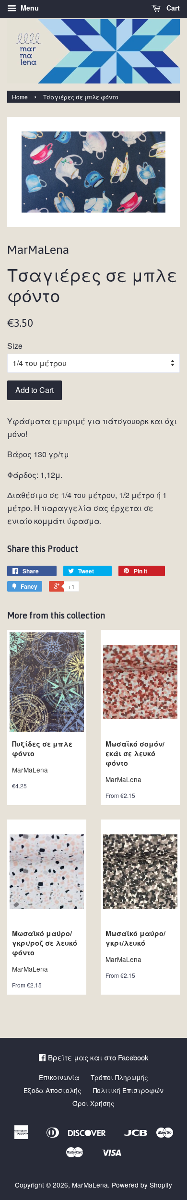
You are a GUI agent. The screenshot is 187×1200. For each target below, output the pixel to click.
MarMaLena (90, 1184)
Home (20, 97)
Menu (29, 7)
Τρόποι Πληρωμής (119, 1077)
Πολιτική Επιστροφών (128, 1090)
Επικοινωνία (59, 1077)
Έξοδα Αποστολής (52, 1090)
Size (15, 345)
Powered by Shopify (142, 1184)
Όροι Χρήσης (93, 1103)
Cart (172, 7)
